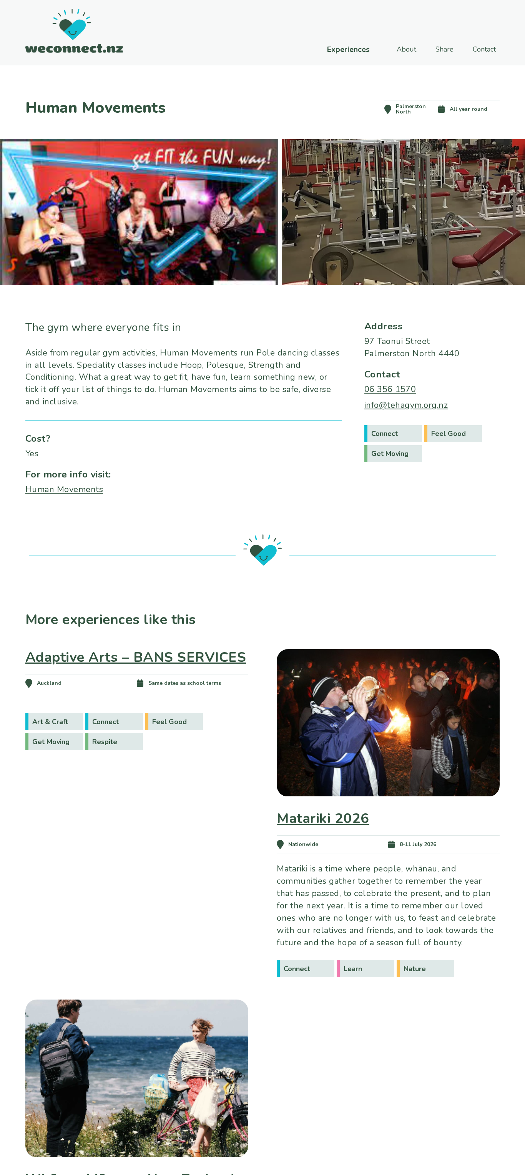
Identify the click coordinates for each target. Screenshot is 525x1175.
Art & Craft (50, 721)
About (406, 49)
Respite (104, 741)
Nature (415, 968)
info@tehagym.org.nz (406, 405)
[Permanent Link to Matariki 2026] (388, 807)
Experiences (348, 49)
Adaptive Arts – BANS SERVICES (135, 657)
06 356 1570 (390, 389)
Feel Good (448, 433)
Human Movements (64, 489)
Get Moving (390, 453)
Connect (384, 433)
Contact (484, 49)
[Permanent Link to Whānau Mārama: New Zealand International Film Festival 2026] (136, 1168)
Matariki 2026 (323, 818)
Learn (353, 968)
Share (444, 49)
